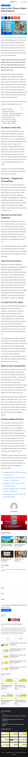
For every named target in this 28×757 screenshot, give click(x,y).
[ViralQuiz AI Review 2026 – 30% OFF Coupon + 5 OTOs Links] (14, 734)
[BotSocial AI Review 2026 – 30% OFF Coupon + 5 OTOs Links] (23, 744)
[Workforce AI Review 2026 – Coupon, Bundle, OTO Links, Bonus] (5, 739)
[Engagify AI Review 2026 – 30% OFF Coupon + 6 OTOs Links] (4, 662)
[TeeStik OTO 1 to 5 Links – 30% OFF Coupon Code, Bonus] (5, 734)
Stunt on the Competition (10, 121)
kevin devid (5, 14)
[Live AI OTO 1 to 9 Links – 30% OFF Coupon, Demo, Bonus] (14, 739)
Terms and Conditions (9, 752)
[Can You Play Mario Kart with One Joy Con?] (21, 539)
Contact (14, 754)
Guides (3, 5)
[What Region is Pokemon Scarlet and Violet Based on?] (7, 539)
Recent (20, 638)
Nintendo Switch (9, 521)
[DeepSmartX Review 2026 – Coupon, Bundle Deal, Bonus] (5, 744)
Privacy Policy (18, 752)
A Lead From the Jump (9, 119)
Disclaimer (24, 752)
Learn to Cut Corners (9, 117)
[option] (14, 522)
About (3, 752)
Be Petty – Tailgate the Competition (13, 113)
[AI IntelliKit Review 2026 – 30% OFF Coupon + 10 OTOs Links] (4, 650)
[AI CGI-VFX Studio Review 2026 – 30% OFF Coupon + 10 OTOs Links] (23, 734)
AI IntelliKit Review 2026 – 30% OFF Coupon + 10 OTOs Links (7, 687)
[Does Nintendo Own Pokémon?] (21, 554)
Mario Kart (9, 139)
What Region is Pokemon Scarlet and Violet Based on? (7, 546)
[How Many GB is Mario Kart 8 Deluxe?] (7, 554)
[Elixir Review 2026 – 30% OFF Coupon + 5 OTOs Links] (4, 644)
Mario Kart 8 (5, 37)
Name (2, 587)
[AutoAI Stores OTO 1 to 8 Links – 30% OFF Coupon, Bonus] (4, 668)
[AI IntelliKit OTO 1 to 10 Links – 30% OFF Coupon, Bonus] (4, 656)
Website (3, 599)
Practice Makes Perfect (9, 123)
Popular (8, 638)
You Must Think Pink (8, 111)
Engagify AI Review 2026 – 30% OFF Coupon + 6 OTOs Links (7, 702)
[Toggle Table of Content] (21, 109)
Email (2, 593)
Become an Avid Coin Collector (11, 115)
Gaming (8, 5)
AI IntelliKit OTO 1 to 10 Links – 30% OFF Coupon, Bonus (20, 687)
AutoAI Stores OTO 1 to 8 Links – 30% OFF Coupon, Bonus (20, 702)
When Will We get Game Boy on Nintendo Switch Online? (13, 526)
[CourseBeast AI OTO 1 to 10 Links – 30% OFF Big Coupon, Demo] (14, 744)
